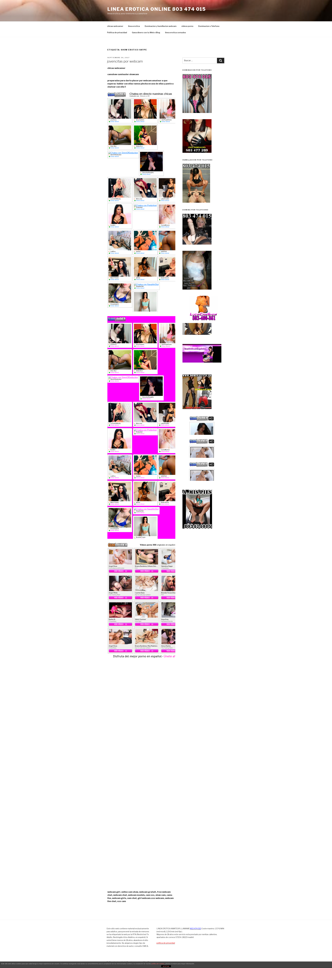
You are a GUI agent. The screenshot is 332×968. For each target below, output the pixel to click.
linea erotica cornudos (175, 32)
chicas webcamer (115, 26)
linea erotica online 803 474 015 (156, 9)
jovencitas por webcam (125, 61)
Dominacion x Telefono (208, 26)
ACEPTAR (166, 966)
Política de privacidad (117, 32)
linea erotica (134, 26)
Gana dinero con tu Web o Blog (146, 32)
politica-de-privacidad (166, 943)
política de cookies (158, 964)
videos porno (187, 26)
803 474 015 (195, 928)
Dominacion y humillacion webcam (161, 26)
